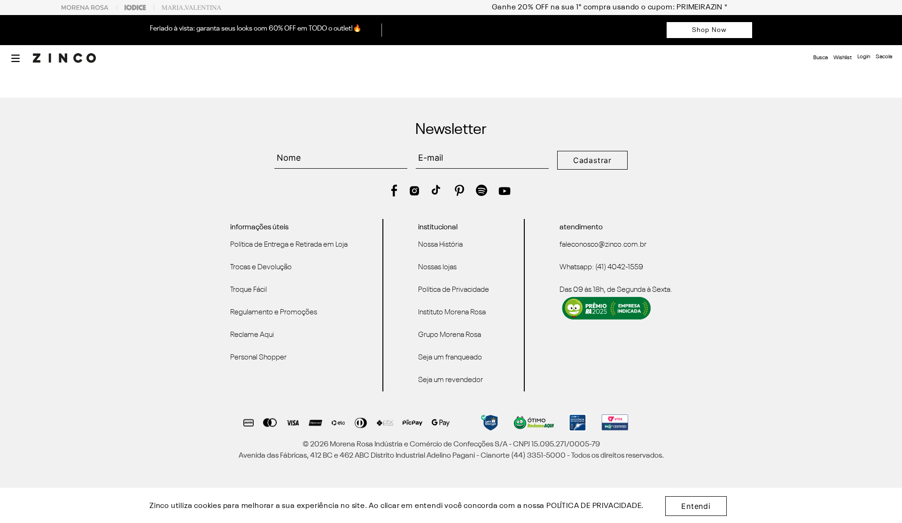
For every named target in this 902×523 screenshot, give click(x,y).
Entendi (696, 506)
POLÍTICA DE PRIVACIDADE (593, 506)
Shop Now (709, 30)
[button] (15, 58)
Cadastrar (592, 160)
